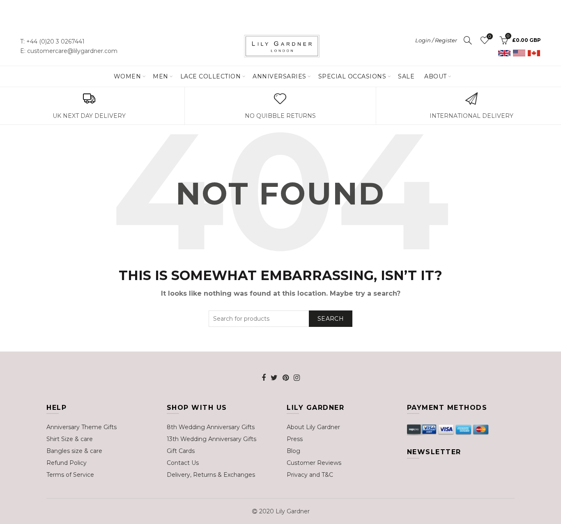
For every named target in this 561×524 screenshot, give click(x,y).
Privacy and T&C (310, 474)
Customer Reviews (314, 463)
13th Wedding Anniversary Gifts (211, 439)
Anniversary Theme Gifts (81, 427)
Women (127, 76)
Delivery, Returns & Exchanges (211, 474)
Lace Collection (210, 76)
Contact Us (183, 463)
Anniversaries (279, 76)
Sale (406, 76)
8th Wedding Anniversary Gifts (211, 427)
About (435, 76)
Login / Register (436, 40)
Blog (293, 451)
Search (330, 318)
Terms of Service (70, 474)
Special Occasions (352, 76)
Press (295, 439)
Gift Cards (181, 451)
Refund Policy (66, 463)
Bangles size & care (74, 451)
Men (160, 76)
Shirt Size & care (69, 439)
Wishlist (489, 36)
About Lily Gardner (313, 427)
